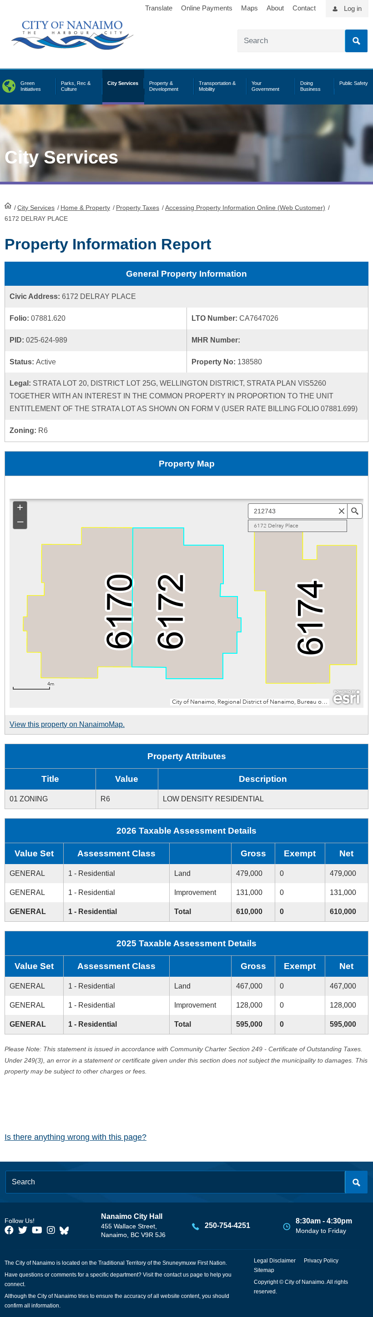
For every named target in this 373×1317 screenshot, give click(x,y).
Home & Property (85, 207)
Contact (304, 8)
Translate (158, 8)
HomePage (8, 205)
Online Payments (206, 8)
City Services (36, 207)
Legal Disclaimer (275, 1260)
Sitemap (264, 1270)
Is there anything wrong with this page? (75, 1137)
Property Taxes (137, 207)
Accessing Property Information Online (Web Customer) (245, 207)
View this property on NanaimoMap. (67, 724)
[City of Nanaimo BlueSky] (66, 1230)
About (275, 8)
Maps (249, 8)
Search (356, 41)
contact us (176, 1275)
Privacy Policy (321, 1260)
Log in (353, 8)
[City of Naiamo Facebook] (9, 1230)
